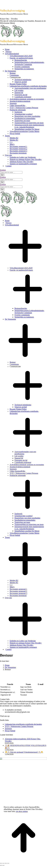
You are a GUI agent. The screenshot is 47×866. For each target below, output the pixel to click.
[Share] (3, 863)
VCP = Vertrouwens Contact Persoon (19, 726)
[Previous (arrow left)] (1, 865)
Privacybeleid (10, 731)
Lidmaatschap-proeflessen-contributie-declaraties (23, 724)
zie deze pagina (22, 811)
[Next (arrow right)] (3, 865)
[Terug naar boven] (23, 861)
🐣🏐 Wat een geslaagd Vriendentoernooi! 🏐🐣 (24, 752)
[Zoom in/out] (8, 863)
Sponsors (8, 729)
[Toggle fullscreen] (6, 863)
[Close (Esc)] (1, 863)
